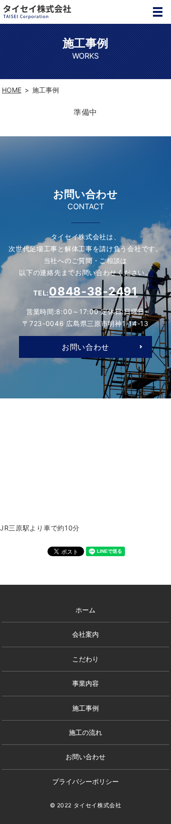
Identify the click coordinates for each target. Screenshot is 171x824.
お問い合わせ (85, 347)
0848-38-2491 (93, 291)
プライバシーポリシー (85, 781)
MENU (157, 12)
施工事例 (85, 708)
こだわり (85, 659)
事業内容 (85, 683)
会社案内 (85, 634)
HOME (11, 90)
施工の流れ (85, 732)
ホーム (85, 610)
